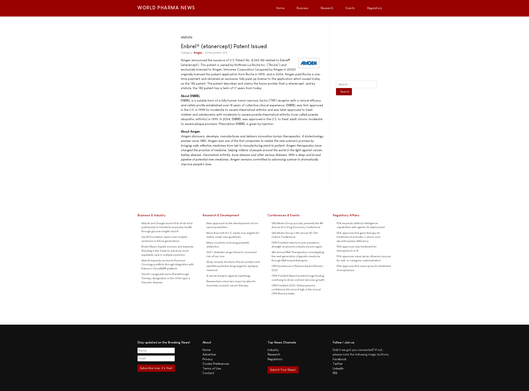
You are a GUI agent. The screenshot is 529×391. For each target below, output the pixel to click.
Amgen (198, 52)
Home (207, 350)
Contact (208, 373)
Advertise (209, 354)
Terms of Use (212, 368)
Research (274, 354)
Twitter (338, 363)
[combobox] (356, 84)
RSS (335, 373)
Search (344, 91)
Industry (273, 350)
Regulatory (275, 359)
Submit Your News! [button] (283, 369)
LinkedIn (338, 368)
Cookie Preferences (216, 363)
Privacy (207, 359)
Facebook (339, 359)
